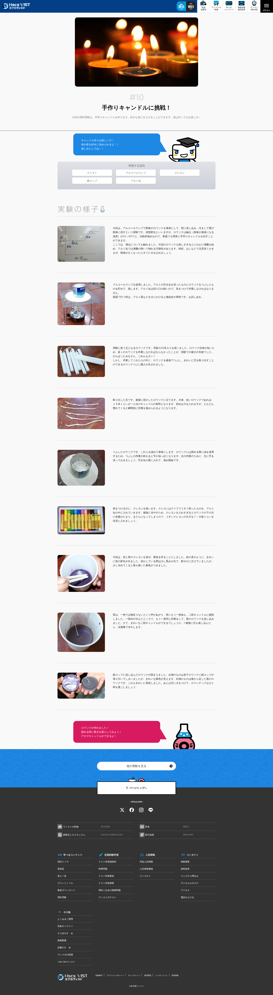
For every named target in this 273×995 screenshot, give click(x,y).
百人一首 (62, 876)
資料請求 (185, 868)
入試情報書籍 (146, 868)
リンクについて (161, 975)
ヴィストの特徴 (86, 826)
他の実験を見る (136, 766)
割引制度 (169, 834)
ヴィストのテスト (107, 897)
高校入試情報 (146, 861)
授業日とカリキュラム (92, 834)
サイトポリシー (134, 975)
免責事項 (98, 975)
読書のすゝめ (64, 947)
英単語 (61, 868)
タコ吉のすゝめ (65, 933)
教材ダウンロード (66, 890)
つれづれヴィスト (66, 961)
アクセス (185, 890)
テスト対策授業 (106, 883)
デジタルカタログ (189, 883)
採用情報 (175, 975)
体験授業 (185, 861)
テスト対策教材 (106, 876)
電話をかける (187, 897)
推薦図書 (62, 940)
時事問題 (103, 868)
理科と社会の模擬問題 (110, 890)
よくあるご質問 (65, 919)
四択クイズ (63, 861)
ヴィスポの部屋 (65, 954)
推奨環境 (147, 975)
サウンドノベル (65, 883)
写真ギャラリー (65, 926)
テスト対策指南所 (107, 861)
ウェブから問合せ (189, 876)
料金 (167, 826)
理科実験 (62, 897)
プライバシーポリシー (115, 975)
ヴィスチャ (145, 876)
